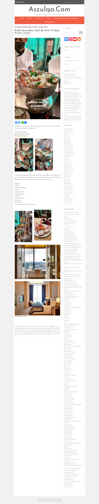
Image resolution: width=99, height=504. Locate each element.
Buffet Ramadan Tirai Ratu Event (71, 274)
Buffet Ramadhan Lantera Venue (71, 285)
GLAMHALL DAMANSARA (69, 74)
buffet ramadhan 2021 (37, 328)
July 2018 (66, 196)
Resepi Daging (67, 408)
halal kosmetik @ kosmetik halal (71, 307)
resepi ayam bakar (68, 402)
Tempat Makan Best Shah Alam (71, 468)
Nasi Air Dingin (67, 364)
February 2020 (67, 189)
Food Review (67, 304)
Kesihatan (66, 318)
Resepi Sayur (67, 432)
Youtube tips (67, 487)
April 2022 (66, 161)
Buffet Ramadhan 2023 (69, 283)
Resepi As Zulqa (68, 397)
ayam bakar (67, 218)
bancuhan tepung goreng (70, 221)
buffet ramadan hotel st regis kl (25, 328)
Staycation (66, 461)
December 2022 (68, 148)
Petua (65, 377)
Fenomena (66, 302)
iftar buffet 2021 (36, 332)
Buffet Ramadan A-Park (69, 238)
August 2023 (67, 134)
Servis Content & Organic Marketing (66, 18)
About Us (30, 18)
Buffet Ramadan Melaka (69, 252)
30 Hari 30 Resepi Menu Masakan (72, 214)
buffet (65, 229)
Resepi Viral (67, 441)
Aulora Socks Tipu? (68, 83)
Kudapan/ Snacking (68, 326)
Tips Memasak (67, 479)
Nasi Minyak (67, 373)
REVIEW (66, 446)
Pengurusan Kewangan (69, 375)
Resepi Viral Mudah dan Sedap (71, 60)
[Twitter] (64, 2)
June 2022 (66, 159)
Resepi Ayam (67, 401)
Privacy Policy (49, 22)
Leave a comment (25, 35)
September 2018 (68, 194)
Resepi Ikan (66, 410)
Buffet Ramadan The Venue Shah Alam (73, 271)
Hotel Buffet (67, 309)
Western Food (67, 485)
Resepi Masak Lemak (69, 417)
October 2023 (67, 130)
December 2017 (68, 203)
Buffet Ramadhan (68, 280)
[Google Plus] (68, 2)
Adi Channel (67, 109)
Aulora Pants (67, 81)
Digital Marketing (68, 298)
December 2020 (68, 187)
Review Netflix (67, 448)
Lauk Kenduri (67, 337)
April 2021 (66, 181)
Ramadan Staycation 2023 (70, 386)
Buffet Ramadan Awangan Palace (71, 243)
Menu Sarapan (67, 360)
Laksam (66, 333)
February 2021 (67, 183)
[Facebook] (66, 2)
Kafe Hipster (67, 313)
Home (22, 18)
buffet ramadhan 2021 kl (27, 330)
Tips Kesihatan (67, 477)
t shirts (65, 116)
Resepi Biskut (67, 406)
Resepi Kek (66, 413)
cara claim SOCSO (68, 295)
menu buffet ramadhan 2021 (47, 332)
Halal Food (66, 305)
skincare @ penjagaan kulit (70, 459)
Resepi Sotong (67, 434)
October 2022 (67, 152)
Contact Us (39, 18)
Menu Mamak (67, 357)
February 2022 (67, 165)
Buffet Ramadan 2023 (69, 236)
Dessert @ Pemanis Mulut (70, 296)
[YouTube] (73, 2)
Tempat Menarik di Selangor (70, 474)
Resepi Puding (67, 424)
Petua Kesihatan (68, 379)
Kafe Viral (66, 315)
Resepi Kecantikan (68, 412)
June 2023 (66, 137)
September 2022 (68, 154)
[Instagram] (75, 2)
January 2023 (67, 147)
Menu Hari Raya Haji (68, 353)
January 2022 (67, 167)
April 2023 (66, 141)
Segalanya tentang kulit (69, 452)
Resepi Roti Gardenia (69, 428)
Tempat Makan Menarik (69, 470)
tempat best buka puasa (37, 334)
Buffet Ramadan (68, 232)
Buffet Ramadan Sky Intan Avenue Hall (73, 263)
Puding (65, 382)
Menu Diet (66, 349)
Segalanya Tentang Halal (69, 450)
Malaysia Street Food (69, 342)
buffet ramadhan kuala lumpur (50, 330)
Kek (65, 316)
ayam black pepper (68, 219)
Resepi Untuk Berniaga (69, 439)
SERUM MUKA (67, 455)
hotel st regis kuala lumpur (26, 332)
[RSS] (80, 2)
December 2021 (68, 169)
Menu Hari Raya (67, 351)
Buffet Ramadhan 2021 (24, 326)
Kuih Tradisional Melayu (69, 329)
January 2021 (67, 185)
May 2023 (66, 139)
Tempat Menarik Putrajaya (70, 476)
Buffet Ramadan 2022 (69, 234)
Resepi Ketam (67, 415)
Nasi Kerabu (67, 369)
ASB (65, 216)
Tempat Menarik (68, 472)
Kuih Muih (66, 327)
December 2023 (68, 128)
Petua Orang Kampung (69, 380)
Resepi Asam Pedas (68, 399)
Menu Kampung (67, 355)
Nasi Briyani (67, 368)
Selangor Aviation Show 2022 (71, 454)
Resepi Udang (67, 437)
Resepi (48, 18)
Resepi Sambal (67, 430)
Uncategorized (67, 483)
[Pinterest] (77, 2)
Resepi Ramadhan (68, 426)
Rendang (66, 388)
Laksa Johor (67, 331)
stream (65, 112)
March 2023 (67, 143)
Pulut (65, 384)
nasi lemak (66, 371)
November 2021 (68, 170)
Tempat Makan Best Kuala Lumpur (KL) (39, 326)
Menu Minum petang (69, 358)
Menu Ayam (67, 344)
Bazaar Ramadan (68, 223)
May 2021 (66, 180)
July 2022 (66, 158)
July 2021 (66, 176)
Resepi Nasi (67, 419)
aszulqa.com (49, 9)
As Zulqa (66, 50)
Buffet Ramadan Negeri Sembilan (72, 254)
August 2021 (67, 174)
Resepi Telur (67, 435)
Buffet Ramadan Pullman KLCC (71, 258)
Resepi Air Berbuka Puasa (70, 391)
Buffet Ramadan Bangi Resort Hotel (72, 245)
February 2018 (67, 200)
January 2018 (67, 201)
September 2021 (68, 172)
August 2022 (67, 156)
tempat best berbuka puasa (25, 334)
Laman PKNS (67, 335)
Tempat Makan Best (69, 463)
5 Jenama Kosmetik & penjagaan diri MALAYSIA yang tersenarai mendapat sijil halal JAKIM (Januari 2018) (73, 117)
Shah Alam (66, 457)
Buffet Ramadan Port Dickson (71, 256)
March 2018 (67, 198)
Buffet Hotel (67, 230)
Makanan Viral (67, 340)
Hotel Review (67, 311)
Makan (65, 338)
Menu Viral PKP (67, 362)
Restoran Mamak (68, 444)
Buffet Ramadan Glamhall (70, 249)
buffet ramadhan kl (37, 330)
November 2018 (68, 191)
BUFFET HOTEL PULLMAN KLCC (71, 76)
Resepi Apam (67, 395)
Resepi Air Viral (67, 393)
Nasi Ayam (66, 366)
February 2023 (67, 145)
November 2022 (68, 150)
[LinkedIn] (71, 2)
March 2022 (67, 163)
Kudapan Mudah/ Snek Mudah (71, 324)
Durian (65, 300)
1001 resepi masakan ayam (70, 212)
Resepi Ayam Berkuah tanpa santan (72, 404)
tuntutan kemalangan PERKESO (71, 481)
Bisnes (65, 225)
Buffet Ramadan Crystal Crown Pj (71, 247)
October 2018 (67, 192)
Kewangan (66, 320)
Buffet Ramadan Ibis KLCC (70, 251)
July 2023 (66, 136)
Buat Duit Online (69, 227)
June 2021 (66, 178)
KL (64, 322)
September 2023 (68, 132)
